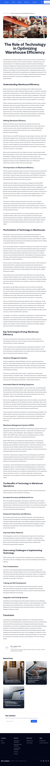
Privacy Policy (42, 740)
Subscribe (34, 721)
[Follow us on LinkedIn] (43, 761)
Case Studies (30, 742)
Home (4, 13)
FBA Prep (16, 751)
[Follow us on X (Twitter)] (41, 761)
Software (19, 2)
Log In (42, 2)
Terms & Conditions (43, 742)
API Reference (30, 740)
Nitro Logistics (5, 761)
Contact (3, 742)
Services (6, 2)
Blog (8, 13)
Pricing (13, 2)
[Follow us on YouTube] (48, 761)
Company (34, 2)
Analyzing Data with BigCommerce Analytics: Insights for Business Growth (12, 703)
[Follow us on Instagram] (46, 761)
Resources (26, 2)
